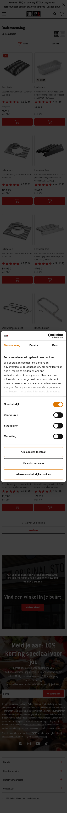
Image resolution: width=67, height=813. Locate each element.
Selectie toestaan (33, 463)
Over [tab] (55, 345)
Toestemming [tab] (12, 345)
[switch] (58, 415)
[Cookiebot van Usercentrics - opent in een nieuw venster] (48, 335)
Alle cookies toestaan (33, 451)
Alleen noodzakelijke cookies (33, 474)
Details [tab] (33, 345)
